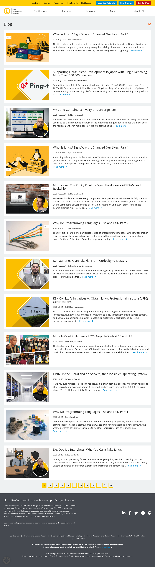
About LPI (139, 11)
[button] (6, 560)
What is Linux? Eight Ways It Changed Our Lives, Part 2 (91, 34)
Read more (136, 50)
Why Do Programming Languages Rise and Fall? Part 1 (90, 412)
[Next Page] (104, 485)
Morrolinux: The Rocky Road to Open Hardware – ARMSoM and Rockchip (97, 187)
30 (92, 485)
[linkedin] (123, 512)
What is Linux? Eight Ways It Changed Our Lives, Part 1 (91, 147)
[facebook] (130, 512)
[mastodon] (149, 512)
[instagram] (143, 512)
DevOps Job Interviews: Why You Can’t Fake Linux (87, 449)
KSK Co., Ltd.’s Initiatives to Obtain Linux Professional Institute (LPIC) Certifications (100, 300)
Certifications (40, 11)
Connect (114, 11)
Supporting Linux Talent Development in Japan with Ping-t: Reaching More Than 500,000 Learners (100, 73)
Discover (90, 11)
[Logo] (13, 11)
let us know (106, 547)
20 (86, 485)
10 (80, 485)
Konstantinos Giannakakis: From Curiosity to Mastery (90, 261)
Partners (66, 11)
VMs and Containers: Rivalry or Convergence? (84, 110)
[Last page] (111, 485)
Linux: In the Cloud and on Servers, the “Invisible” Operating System (100, 374)
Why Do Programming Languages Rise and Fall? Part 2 (90, 223)
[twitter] (136, 512)
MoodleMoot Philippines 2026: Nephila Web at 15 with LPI (93, 336)
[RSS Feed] (149, 24)
